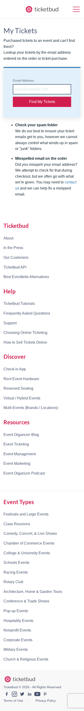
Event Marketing (17, 463)
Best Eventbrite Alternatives (26, 277)
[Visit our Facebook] (7, 694)
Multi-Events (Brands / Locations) (31, 408)
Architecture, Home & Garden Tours (33, 592)
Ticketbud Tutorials (19, 304)
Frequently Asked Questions (27, 313)
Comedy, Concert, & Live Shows (30, 533)
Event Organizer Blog (21, 435)
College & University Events (27, 553)
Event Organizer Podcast (24, 473)
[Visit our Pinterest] (45, 694)
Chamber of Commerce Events (29, 543)
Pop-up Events (16, 611)
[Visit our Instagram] (14, 694)
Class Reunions (17, 524)
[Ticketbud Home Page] (20, 679)
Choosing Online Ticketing (25, 333)
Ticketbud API (15, 267)
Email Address (23, 80)
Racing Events (16, 572)
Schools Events (16, 563)
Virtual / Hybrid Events (22, 398)
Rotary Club (13, 582)
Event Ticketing (16, 444)
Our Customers (16, 257)
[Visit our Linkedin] (29, 694)
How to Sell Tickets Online (25, 342)
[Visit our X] (22, 694)
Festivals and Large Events (26, 514)
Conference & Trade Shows (26, 601)
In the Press (13, 248)
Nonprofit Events (17, 630)
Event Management (20, 454)
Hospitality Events (18, 621)
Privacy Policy (45, 700)
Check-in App (15, 369)
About (8, 238)
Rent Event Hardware (21, 379)
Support (10, 323)
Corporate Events (18, 640)
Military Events (16, 649)
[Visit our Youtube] (37, 694)
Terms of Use (13, 700)
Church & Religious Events (26, 659)
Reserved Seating (18, 388)
